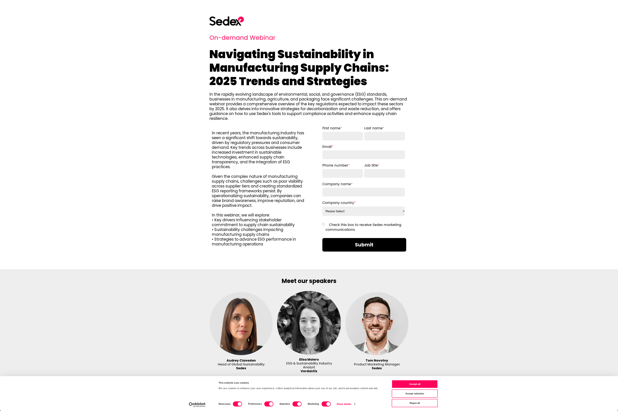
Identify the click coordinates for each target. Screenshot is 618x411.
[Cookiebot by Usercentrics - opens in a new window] (197, 404)
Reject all (415, 403)
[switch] (268, 403)
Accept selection (414, 393)
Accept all (414, 384)
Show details (344, 404)
